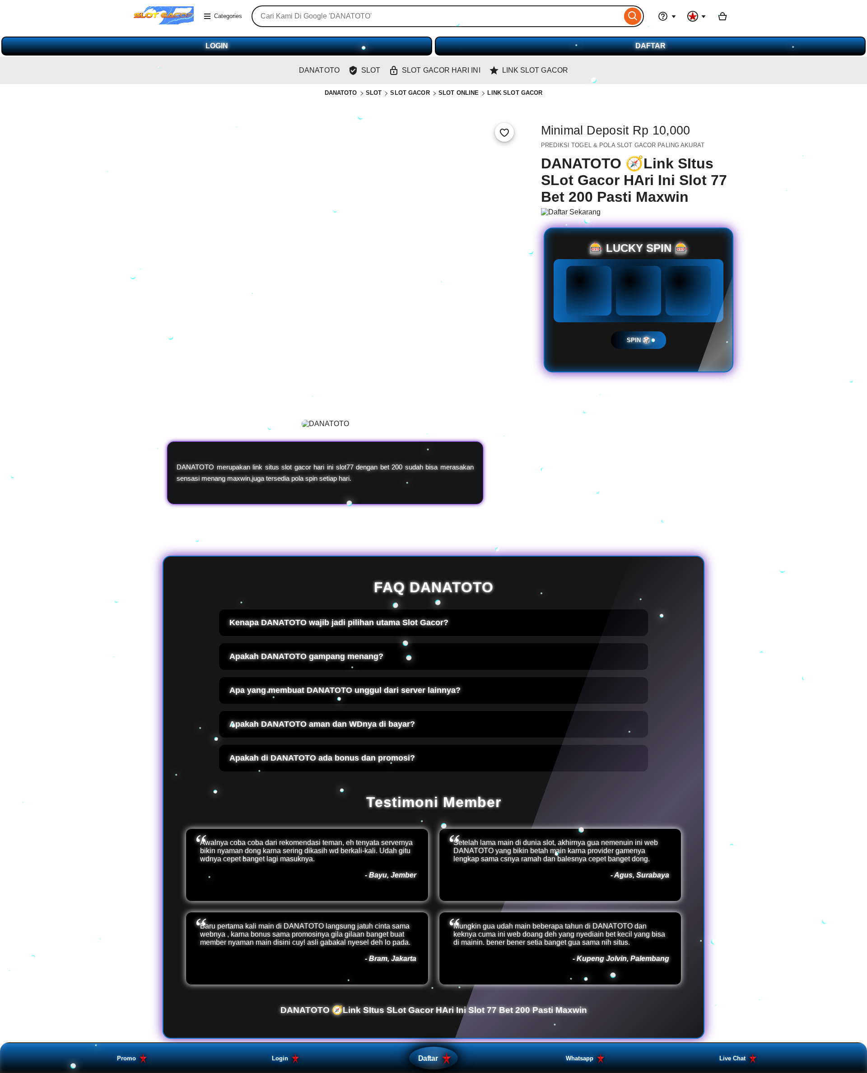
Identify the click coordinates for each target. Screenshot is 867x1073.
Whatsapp (579, 1058)
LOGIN (216, 46)
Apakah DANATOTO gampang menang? (306, 656)
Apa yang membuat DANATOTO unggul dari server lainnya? (345, 690)
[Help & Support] (667, 16)
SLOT (374, 92)
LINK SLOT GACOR (514, 92)
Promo (126, 1058)
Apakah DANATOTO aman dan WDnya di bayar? (322, 724)
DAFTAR (650, 46)
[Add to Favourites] (504, 132)
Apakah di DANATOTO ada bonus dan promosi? (322, 757)
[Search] (633, 16)
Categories (228, 16)
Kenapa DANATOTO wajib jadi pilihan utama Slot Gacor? (338, 622)
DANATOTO (341, 92)
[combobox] (437, 16)
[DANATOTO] (164, 22)
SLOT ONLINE (458, 92)
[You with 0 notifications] (697, 16)
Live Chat (732, 1058)
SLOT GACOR (409, 92)
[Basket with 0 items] (722, 16)
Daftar (428, 1058)
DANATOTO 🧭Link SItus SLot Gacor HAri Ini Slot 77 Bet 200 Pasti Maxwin (433, 1010)
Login (280, 1058)
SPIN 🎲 (638, 340)
